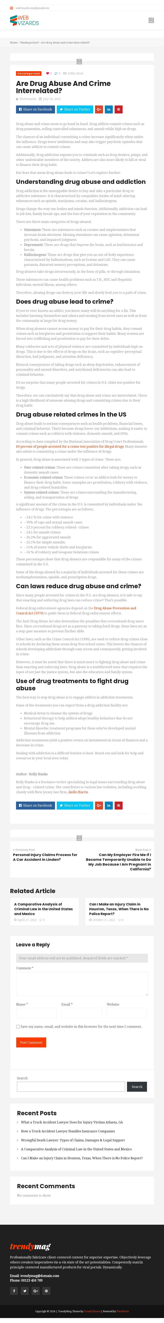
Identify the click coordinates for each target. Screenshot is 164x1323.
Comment (24, 968)
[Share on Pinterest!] (119, 109)
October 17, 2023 (104, 919)
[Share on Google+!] (99, 109)
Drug (98, 608)
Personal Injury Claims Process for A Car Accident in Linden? (45, 857)
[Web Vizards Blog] (24, 21)
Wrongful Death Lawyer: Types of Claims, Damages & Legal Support (73, 1140)
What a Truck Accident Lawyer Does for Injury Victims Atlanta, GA (72, 1122)
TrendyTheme (92, 1311)
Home (14, 42)
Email (67, 1004)
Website (113, 1004)
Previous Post (25, 849)
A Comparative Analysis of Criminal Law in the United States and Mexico (43, 909)
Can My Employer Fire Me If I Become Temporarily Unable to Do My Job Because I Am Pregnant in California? (118, 862)
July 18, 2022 (52, 98)
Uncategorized (29, 42)
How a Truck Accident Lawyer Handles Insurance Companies (68, 1131)
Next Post (141, 849)
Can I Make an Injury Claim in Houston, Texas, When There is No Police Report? (119, 909)
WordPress (123, 1311)
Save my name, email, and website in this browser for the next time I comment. (81, 1026)
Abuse (107, 608)
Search (22, 1078)
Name (22, 1004)
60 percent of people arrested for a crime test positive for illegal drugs (70, 446)
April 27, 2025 (27, 919)
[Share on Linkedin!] (109, 109)
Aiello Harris (78, 792)
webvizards (28, 98)
